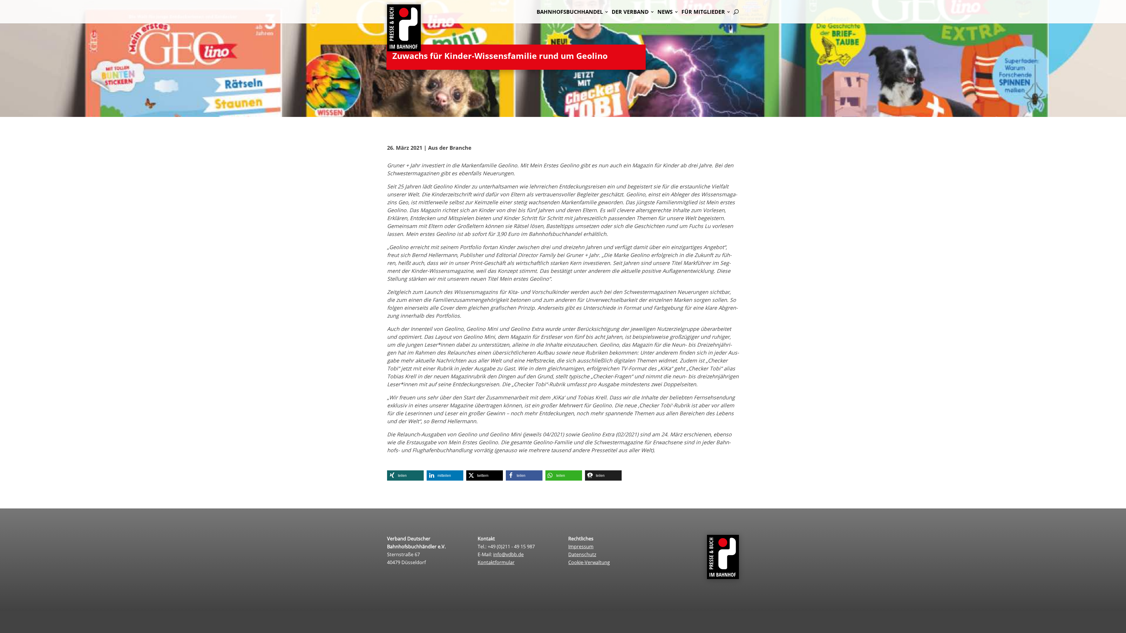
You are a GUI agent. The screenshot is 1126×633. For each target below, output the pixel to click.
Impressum (580, 546)
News (665, 12)
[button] (405, 475)
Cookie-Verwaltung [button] (589, 562)
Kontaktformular (496, 562)
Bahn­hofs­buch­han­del (570, 12)
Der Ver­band (630, 12)
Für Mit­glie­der (703, 12)
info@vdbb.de (508, 554)
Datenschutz (582, 554)
